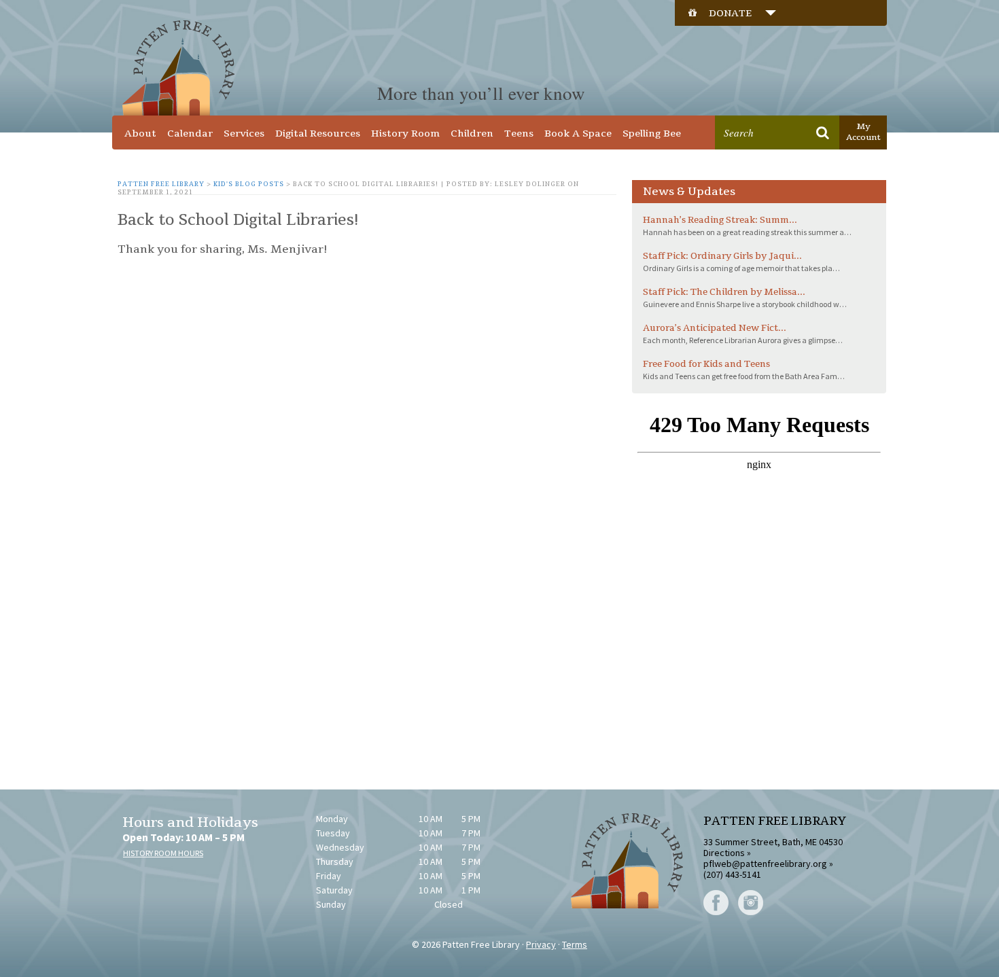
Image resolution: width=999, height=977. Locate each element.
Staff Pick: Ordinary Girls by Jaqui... (722, 256)
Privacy (541, 944)
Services (244, 133)
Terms (574, 944)
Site (794, 106)
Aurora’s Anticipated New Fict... (714, 328)
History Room (405, 133)
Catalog (748, 106)
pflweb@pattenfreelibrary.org (765, 863)
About (140, 133)
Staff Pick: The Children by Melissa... (724, 292)
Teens (518, 133)
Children (472, 133)
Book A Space (578, 133)
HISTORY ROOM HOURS (163, 853)
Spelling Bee (652, 133)
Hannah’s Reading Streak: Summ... (720, 220)
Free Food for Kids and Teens (706, 364)
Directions (724, 853)
